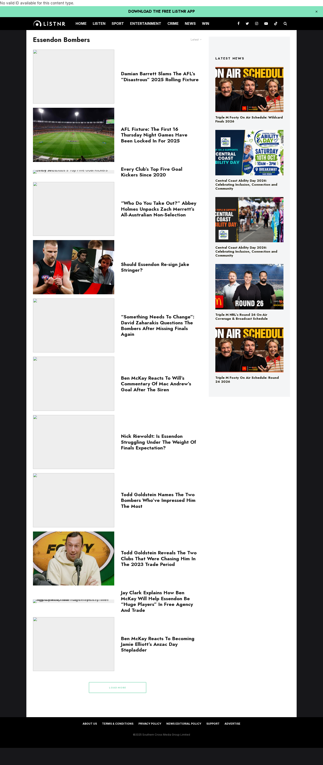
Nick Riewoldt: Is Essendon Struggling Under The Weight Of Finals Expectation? (158, 442)
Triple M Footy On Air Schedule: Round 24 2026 (247, 380)
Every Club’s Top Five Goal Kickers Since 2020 (151, 172)
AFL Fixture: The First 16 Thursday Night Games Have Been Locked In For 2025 (154, 135)
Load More (117, 687)
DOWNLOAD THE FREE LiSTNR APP (161, 11)
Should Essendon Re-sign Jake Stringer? (155, 267)
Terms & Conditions (117, 723)
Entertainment (145, 23)
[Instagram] (256, 23)
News (190, 23)
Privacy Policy (149, 723)
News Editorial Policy (183, 723)
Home (81, 23)
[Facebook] (238, 23)
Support (213, 723)
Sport (118, 23)
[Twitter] (247, 23)
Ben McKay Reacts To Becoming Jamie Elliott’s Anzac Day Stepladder (157, 644)
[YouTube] (266, 23)
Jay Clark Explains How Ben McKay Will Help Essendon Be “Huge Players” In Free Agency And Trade (157, 601)
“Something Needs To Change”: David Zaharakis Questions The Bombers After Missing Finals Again (157, 325)
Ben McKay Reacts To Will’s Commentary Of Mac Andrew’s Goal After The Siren (156, 383)
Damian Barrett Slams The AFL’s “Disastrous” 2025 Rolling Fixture (160, 76)
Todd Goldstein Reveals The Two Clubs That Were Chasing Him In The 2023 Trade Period (159, 558)
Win (205, 23)
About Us (90, 723)
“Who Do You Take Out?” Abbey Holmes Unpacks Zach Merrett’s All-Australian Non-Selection (158, 208)
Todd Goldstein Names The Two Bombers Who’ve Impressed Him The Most (158, 500)
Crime (173, 23)
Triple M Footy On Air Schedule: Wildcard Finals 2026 (249, 119)
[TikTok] (276, 23)
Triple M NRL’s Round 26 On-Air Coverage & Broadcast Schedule (241, 317)
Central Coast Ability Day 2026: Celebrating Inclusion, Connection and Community (246, 184)
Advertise (232, 723)
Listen (99, 23)
